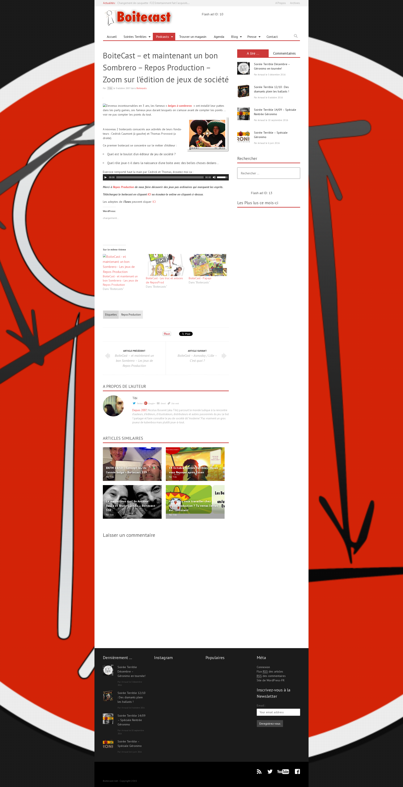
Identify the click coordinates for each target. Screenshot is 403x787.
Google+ (151, 403)
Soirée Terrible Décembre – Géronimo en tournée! (131, 671)
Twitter (140, 403)
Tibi (134, 398)
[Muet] (214, 177)
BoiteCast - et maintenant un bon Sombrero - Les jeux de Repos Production (120, 280)
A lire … (253, 53)
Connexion (263, 667)
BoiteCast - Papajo (200, 278)
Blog (233, 37)
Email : (261, 705)
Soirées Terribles (133, 37)
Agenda (219, 36)
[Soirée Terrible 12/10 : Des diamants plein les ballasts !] (243, 91)
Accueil (112, 36)
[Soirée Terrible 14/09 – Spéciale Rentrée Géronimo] (243, 114)
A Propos (280, 3)
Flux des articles (270, 671)
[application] (166, 177)
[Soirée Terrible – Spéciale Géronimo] (243, 136)
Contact (272, 36)
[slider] (223, 177)
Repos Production (123, 187)
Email (163, 403)
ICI (149, 194)
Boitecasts (141, 88)
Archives (295, 3)
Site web (175, 403)
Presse (250, 37)
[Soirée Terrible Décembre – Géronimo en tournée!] (243, 68)
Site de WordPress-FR (270, 680)
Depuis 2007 (139, 410)
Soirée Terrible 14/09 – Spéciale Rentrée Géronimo (131, 720)
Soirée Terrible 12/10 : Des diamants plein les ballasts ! (131, 697)
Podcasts (161, 37)
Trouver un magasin (192, 36)
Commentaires (284, 53)
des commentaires (271, 676)
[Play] (105, 177)
